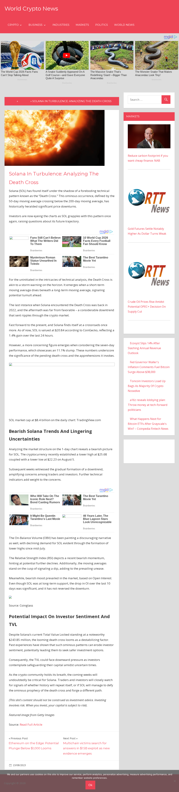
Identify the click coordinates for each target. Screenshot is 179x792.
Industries (60, 24)
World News (124, 24)
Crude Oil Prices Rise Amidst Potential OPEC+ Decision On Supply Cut (147, 306)
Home (11, 101)
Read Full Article (31, 724)
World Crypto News (31, 8)
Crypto (13, 24)
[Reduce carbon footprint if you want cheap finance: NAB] (149, 127)
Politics (101, 24)
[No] (174, 781)
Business (35, 24)
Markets (82, 24)
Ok (90, 785)
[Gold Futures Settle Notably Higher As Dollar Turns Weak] (149, 181)
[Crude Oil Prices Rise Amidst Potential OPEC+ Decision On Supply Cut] (149, 254)
